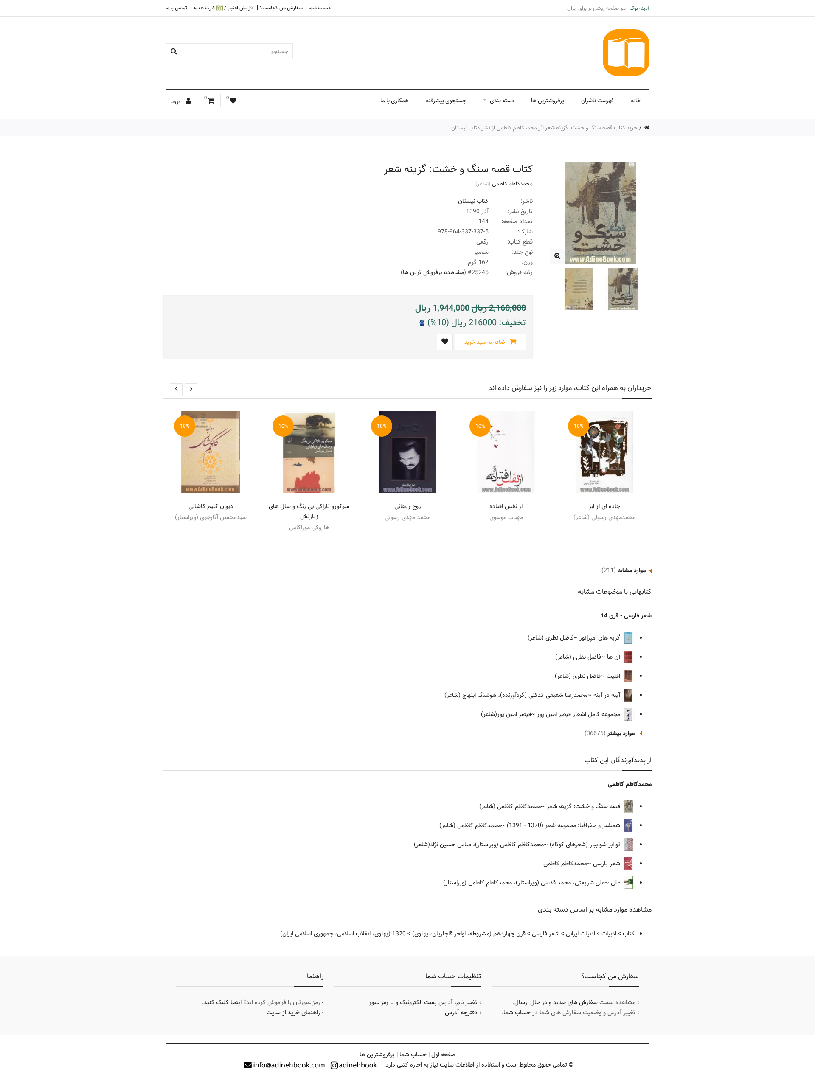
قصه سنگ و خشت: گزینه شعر (584, 806)
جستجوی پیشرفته (446, 100)
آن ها (614, 657)
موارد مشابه (632, 570)
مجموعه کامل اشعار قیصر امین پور (579, 714)
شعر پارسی (607, 864)
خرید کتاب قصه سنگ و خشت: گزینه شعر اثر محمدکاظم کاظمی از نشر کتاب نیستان (544, 127)
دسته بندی (502, 100)
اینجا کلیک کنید (223, 1002)
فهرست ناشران (597, 100)
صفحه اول (443, 1055)
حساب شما (320, 7)
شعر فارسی (545, 934)
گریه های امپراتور (600, 638)
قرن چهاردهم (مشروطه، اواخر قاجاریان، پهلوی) (469, 934)
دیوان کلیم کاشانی (210, 506)
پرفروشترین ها (547, 100)
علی (616, 883)
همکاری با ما (394, 100)
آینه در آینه (607, 695)
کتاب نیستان (473, 201)
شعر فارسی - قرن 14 (626, 616)
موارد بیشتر (621, 733)
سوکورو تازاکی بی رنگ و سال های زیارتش (309, 511)
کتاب (629, 934)
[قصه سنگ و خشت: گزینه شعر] (557, 256)
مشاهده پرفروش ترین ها (433, 272)
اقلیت (614, 676)
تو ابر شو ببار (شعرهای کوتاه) (586, 844)
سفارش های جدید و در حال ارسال (556, 1002)
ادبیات (608, 934)
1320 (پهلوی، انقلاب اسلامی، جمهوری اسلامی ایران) (343, 934)
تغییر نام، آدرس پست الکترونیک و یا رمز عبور (423, 1002)
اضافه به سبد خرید (486, 342)
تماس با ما (176, 7)
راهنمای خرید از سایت (293, 1013)
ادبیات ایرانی (580, 934)
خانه (636, 100)
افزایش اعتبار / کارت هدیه (223, 8)
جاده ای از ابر (604, 506)
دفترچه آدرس (461, 1013)
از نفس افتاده (506, 506)
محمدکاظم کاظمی (512, 183)
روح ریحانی (407, 506)
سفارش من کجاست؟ (281, 7)
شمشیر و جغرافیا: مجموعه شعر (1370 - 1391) (564, 825)
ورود (176, 101)
